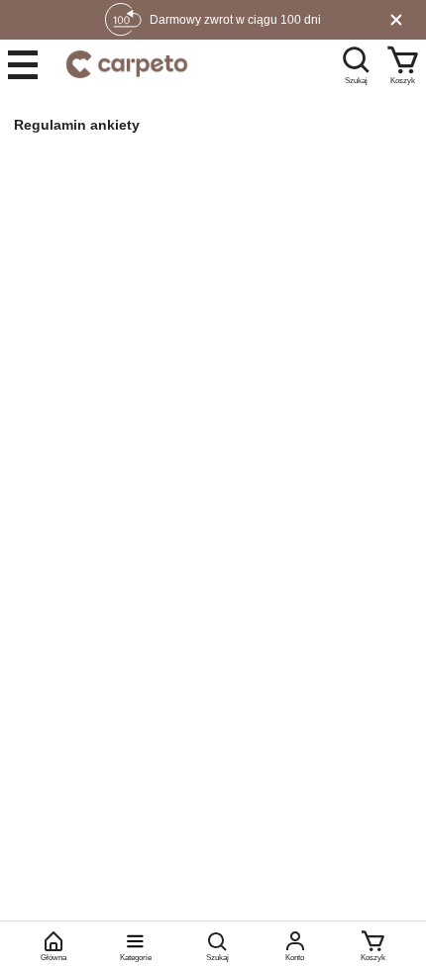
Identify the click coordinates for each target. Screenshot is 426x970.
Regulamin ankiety (77, 125)
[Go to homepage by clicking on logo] (127, 64)
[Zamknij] (396, 20)
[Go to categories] (23, 64)
